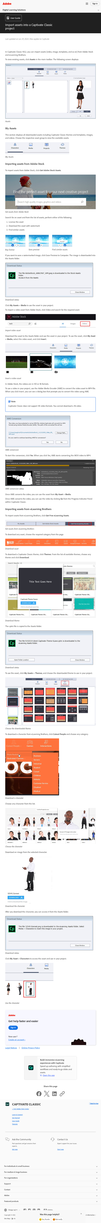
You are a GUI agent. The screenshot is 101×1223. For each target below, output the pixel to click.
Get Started (16, 1118)
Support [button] (7, 1184)
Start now (60, 1149)
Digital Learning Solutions (14, 10)
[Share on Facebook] (39, 1096)
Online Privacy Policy (31, 1048)
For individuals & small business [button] (16, 1166)
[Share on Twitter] (47, 1096)
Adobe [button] (6, 1195)
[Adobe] (7, 3)
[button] (87, 4)
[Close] (81, 1214)
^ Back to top (93, 1103)
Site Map (7, 1218)
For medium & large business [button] (15, 1172)
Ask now (15, 1149)
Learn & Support (17, 1115)
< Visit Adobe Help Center (20, 1109)
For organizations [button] (11, 1178)
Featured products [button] (11, 1201)
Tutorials (15, 1124)
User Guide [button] (15, 18)
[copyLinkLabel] (62, 1096)
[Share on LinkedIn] (54, 1096)
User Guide (15, 1121)
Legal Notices (11, 1048)
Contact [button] (7, 1190)
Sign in (95, 3)
